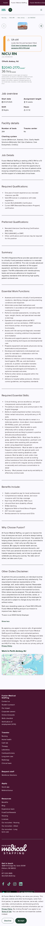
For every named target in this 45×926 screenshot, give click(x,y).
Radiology (5, 760)
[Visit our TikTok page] (9, 884)
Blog (3, 806)
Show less (6, 621)
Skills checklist (7, 718)
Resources (6, 798)
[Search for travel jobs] (10, 10)
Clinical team (7, 763)
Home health (6, 739)
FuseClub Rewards (9, 812)
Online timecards (8, 715)
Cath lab (5, 743)
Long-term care (7, 756)
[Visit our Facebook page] (3, 884)
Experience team (8, 809)
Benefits (5, 802)
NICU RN (12, 18)
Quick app (5, 787)
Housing (5, 816)
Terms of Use (7, 912)
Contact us (6, 701)
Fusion (5, 3)
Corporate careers (8, 711)
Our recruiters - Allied (10, 826)
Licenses (5, 819)
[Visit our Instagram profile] (15, 884)
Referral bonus (7, 790)
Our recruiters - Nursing (10, 823)
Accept (21, 921)
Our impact (6, 708)
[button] (4, 26)
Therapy (5, 746)
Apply (4, 783)
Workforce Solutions (9, 775)
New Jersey (21, 18)
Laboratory (6, 750)
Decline (7, 921)
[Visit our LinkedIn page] (20, 884)
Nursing (4, 18)
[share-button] (41, 26)
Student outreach (8, 705)
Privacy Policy (7, 646)
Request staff (8, 771)
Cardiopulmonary (8, 753)
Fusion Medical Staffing (19, 3)
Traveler (5, 732)
